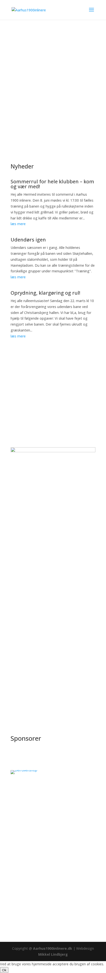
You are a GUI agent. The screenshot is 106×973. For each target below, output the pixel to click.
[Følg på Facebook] (14, 916)
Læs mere (78, 510)
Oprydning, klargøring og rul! (45, 292)
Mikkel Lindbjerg (53, 954)
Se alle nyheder (34, 355)
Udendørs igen (28, 239)
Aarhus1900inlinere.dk (52, 948)
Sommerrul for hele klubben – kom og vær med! (52, 184)
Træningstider (33, 80)
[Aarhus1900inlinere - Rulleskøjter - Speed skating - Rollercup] (53, 626)
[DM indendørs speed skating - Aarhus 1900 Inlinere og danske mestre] (53, 558)
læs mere (18, 223)
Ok (4, 970)
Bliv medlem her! (36, 100)
